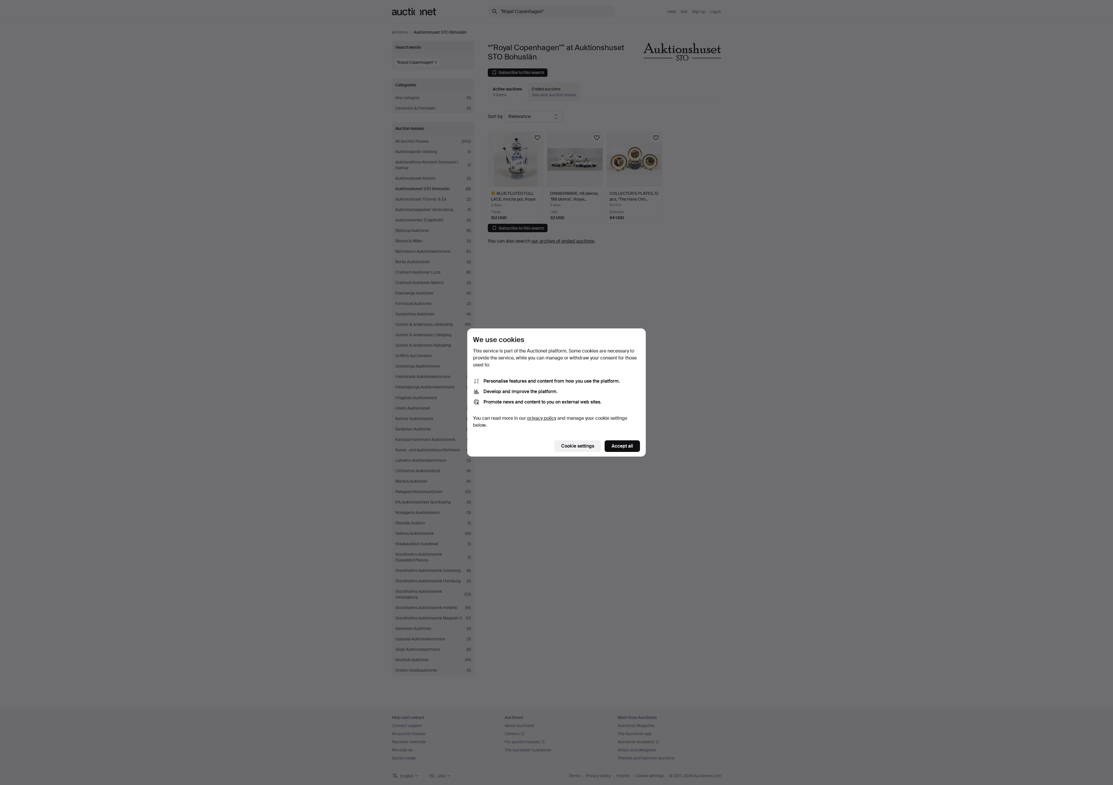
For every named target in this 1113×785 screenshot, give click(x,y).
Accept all (622, 446)
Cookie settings (577, 446)
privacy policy (541, 418)
